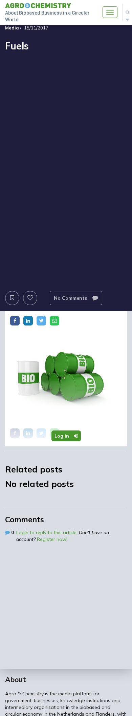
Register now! (52, 539)
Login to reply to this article (46, 532)
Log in (62, 436)
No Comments (71, 298)
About (15, 679)
